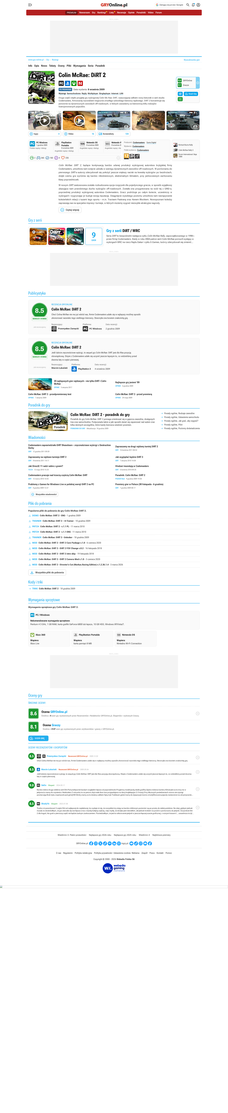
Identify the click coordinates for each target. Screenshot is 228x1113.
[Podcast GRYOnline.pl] (110, 843)
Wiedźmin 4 (144, 835)
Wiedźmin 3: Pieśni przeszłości (72, 835)
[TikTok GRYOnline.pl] (105, 843)
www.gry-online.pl (36, 59)
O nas (58, 853)
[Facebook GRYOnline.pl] (91, 843)
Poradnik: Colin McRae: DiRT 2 (157, 477)
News (44, 65)
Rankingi (101, 12)
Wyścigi (55, 59)
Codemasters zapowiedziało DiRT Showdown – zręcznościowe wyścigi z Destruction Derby (70, 448)
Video (150, 12)
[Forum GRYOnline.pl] (119, 843)
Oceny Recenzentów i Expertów (114, 714)
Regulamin (68, 853)
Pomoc (169, 853)
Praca (152, 853)
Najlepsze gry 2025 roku (125, 835)
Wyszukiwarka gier (192, 60)
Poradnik (100, 65)
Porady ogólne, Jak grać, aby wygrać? (181, 420)
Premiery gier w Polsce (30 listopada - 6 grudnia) (157, 486)
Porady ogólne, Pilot (173, 424)
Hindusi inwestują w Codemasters (157, 468)
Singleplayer (104, 93)
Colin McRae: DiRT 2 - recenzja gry (114, 352)
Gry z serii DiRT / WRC (114, 236)
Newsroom (84, 12)
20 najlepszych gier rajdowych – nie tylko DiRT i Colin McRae (70, 384)
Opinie (131, 12)
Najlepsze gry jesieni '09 (157, 384)
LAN (121, 93)
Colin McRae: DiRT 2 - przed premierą (157, 396)
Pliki (69, 65)
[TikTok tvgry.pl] (136, 843)
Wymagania (79, 65)
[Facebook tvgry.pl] (150, 843)
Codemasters (139, 142)
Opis (36, 65)
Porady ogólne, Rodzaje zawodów (179, 413)
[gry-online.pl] (114, 5)
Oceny (61, 65)
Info (30, 65)
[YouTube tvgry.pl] (131, 843)
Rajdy (84, 93)
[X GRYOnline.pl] (100, 843)
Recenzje (121, 12)
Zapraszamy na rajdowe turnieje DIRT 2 (70, 459)
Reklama (135, 853)
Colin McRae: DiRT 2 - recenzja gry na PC (114, 313)
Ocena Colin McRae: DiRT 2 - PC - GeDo (114, 790)
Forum (159, 12)
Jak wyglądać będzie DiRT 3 (157, 459)
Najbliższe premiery (161, 835)
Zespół (144, 853)
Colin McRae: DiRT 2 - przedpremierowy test (70, 396)
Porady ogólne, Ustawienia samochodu (181, 417)
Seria (90, 65)
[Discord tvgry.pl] (145, 843)
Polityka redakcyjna (83, 853)
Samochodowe (74, 93)
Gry (93, 12)
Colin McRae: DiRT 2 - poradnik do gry (114, 421)
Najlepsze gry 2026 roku (100, 835)
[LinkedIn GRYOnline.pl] (114, 843)
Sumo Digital (151, 142)
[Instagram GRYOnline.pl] (96, 843)
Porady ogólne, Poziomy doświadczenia (182, 428)
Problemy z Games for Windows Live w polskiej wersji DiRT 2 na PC (70, 486)
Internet (114, 93)
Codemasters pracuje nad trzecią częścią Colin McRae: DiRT (70, 477)
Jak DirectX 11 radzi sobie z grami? (70, 468)
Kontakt (160, 853)
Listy (111, 12)
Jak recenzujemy (39, 327)
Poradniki (141, 12)
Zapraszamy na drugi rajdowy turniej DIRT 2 (157, 448)
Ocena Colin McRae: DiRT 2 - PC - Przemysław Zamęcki (114, 758)
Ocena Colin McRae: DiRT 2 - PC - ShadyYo (114, 808)
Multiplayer (93, 93)
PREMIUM (71, 12)
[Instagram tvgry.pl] (141, 843)
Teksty (52, 65)
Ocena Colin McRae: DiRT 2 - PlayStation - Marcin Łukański (114, 773)
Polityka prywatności (103, 853)
